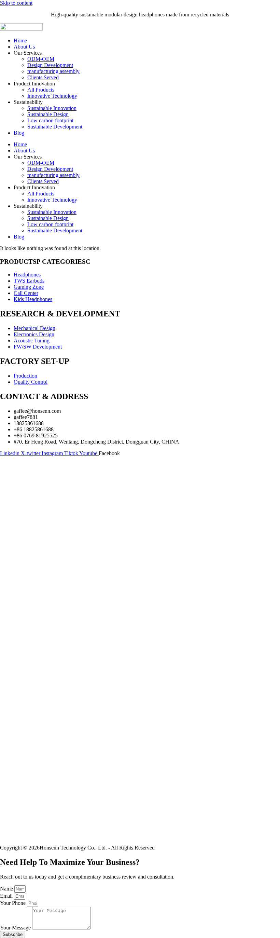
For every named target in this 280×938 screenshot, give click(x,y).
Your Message (16, 927)
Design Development (50, 65)
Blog (19, 133)
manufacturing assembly (53, 71)
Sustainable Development (54, 127)
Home (20, 40)
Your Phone (13, 903)
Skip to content (16, 3)
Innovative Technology (52, 96)
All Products (40, 90)
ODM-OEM (40, 59)
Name (7, 889)
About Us (24, 47)
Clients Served (43, 77)
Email (7, 896)
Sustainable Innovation (51, 108)
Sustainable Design (48, 114)
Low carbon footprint (50, 120)
